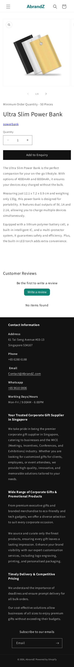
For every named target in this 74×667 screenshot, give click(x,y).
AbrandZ (30, 659)
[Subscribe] (57, 643)
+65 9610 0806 (17, 388)
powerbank (10, 124)
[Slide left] (27, 93)
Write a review (37, 292)
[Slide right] (46, 93)
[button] (8, 6)
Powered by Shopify (46, 659)
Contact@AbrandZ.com (24, 374)
